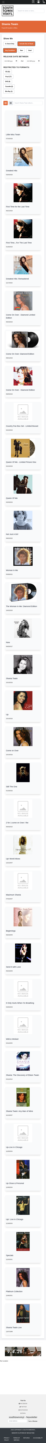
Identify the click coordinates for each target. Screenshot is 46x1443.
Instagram (24, 1410)
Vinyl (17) (8, 76)
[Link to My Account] (38, 2)
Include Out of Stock (26, 44)
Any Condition (10, 50)
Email (24, 1413)
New (21, 50)
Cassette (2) (9, 86)
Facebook (23, 1403)
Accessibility (38, 1438)
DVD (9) (7, 81)
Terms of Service (16, 1439)
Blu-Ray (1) (8, 91)
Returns (26, 1438)
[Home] (8, 11)
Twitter (24, 1407)
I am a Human (32, 1421)
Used (30, 50)
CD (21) (7, 71)
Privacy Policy (6, 1439)
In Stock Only (9, 44)
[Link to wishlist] (33, 2)
